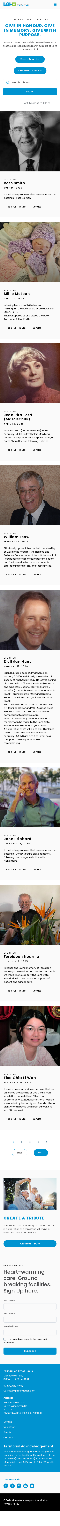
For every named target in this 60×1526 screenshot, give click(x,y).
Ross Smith (14, 183)
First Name (9, 1300)
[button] (55, 5)
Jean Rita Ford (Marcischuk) (18, 417)
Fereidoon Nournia (21, 956)
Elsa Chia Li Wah (20, 1077)
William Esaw (16, 536)
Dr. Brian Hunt (17, 661)
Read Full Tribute (15, 206)
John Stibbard (18, 838)
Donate (36, 206)
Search (30, 91)
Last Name (9, 1313)
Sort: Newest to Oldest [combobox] (37, 103)
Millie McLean (17, 293)
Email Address (11, 1326)
